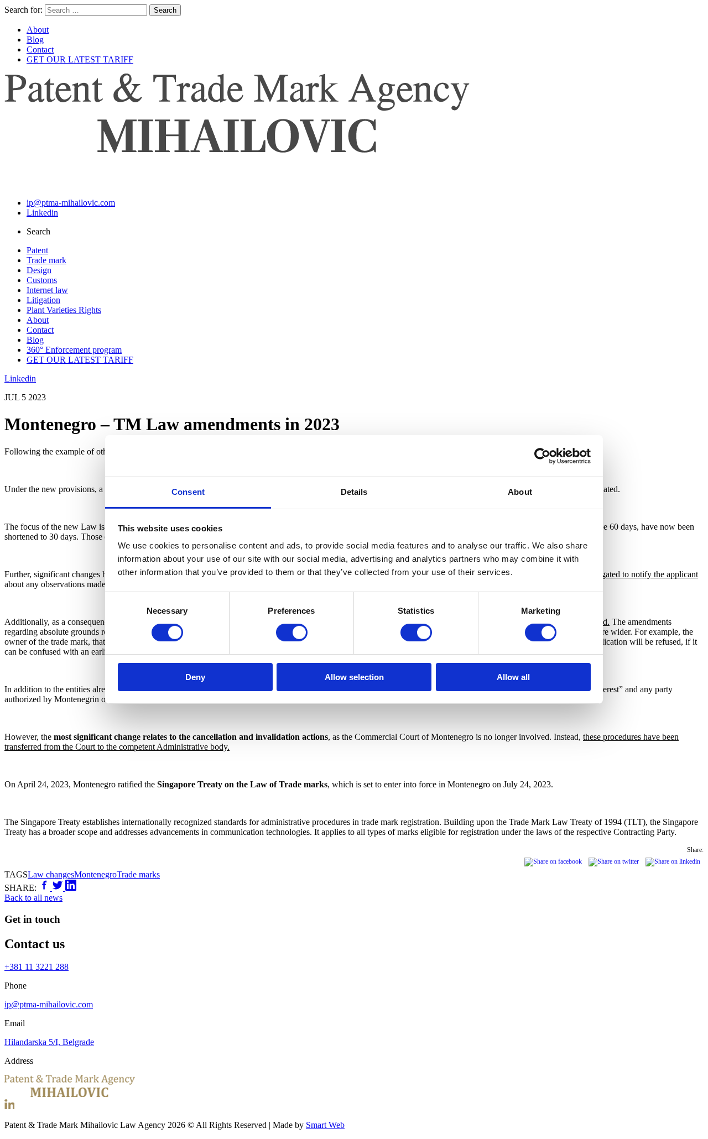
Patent (37, 250)
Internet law (47, 290)
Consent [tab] (188, 492)
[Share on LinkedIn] (70, 887)
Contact (40, 49)
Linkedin (42, 212)
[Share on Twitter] (58, 887)
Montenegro (95, 874)
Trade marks (138, 874)
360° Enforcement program (74, 349)
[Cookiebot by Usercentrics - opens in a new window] (542, 455)
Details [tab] (354, 492)
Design (39, 270)
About (38, 29)
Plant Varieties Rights (64, 310)
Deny (195, 677)
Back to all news (33, 897)
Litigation (43, 300)
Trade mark (46, 260)
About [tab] (520, 492)
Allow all (513, 677)
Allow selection (354, 677)
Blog (35, 39)
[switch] (292, 632)
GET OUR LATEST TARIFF (80, 59)
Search (165, 10)
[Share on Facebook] (45, 887)
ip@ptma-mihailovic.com (71, 202)
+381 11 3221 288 (36, 966)
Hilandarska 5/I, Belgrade (49, 1042)
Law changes (51, 874)
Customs (42, 280)
